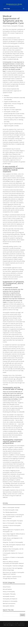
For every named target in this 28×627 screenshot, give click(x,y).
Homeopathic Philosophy (17, 26)
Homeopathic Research (9, 596)
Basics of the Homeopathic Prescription (13, 520)
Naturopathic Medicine (8, 606)
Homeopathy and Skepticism (10, 598)
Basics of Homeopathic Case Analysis (12, 523)
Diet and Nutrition (7, 589)
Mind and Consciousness (9, 603)
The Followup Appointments (10, 512)
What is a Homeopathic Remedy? (11, 507)
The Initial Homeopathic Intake (10, 510)
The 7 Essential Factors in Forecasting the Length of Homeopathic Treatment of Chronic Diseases (13, 516)
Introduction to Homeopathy (10, 601)
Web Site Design (8, 625)
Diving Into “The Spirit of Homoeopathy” (13, 542)
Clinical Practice (7, 26)
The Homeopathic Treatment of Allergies (13, 566)
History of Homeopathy (9, 591)
